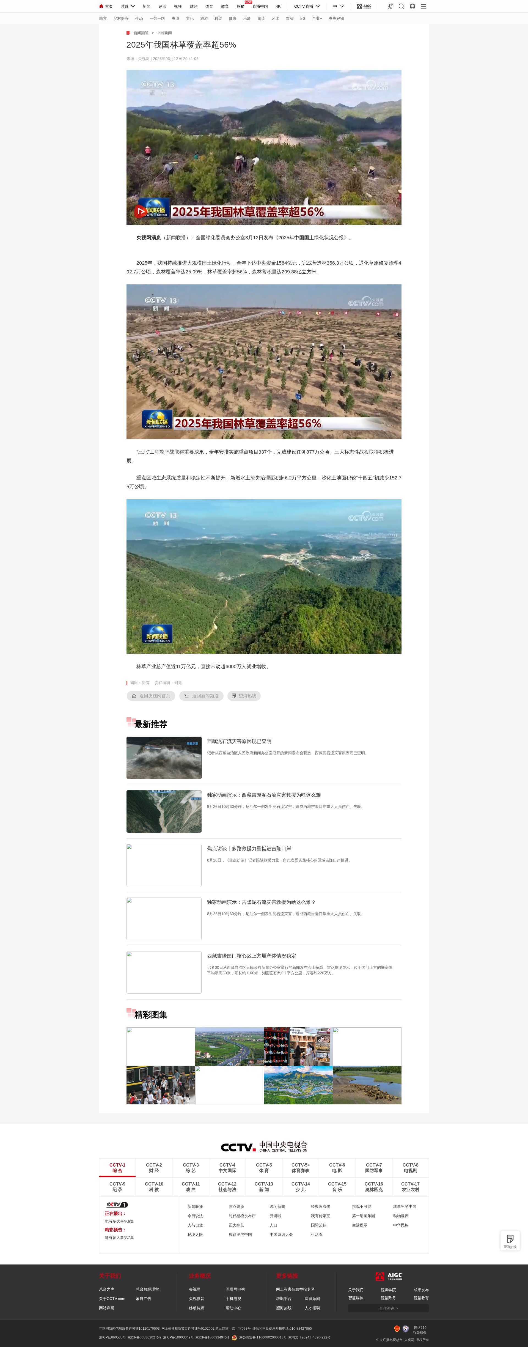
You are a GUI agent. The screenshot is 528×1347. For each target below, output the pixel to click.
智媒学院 (388, 1290)
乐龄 (247, 18)
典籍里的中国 (240, 1234)
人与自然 (195, 1225)
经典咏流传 (320, 1206)
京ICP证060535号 (112, 1337)
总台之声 (106, 1289)
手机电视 (233, 1298)
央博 (175, 18)
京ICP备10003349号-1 (212, 1337)
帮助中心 (233, 1308)
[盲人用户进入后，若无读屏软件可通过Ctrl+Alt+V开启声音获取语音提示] (390, 6)
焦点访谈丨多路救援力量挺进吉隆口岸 (249, 848)
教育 (225, 6)
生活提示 (359, 1225)
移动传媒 (196, 1308)
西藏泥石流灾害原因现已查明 (239, 741)
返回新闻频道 (205, 695)
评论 (162, 6)
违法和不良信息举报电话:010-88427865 (282, 1328)
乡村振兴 (121, 18)
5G (303, 18)
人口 (273, 1225)
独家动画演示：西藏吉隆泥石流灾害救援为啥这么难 (264, 795)
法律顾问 (312, 1298)
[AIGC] (364, 6)
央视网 (194, 1289)
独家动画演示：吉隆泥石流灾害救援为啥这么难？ (261, 902)
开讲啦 (275, 1216)
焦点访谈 (236, 1206)
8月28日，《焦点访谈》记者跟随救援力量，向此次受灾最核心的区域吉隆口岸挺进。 (279, 860)
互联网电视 (235, 1289)
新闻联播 (195, 1206)
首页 (109, 6)
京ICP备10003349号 (178, 1337)
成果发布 (421, 1290)
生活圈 (317, 1234)
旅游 (204, 18)
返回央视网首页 (154, 695)
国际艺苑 (318, 1225)
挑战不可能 (361, 1206)
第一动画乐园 (363, 1216)
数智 (290, 18)
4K (278, 6)
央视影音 (196, 1298)
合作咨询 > (388, 1308)
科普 (218, 18)
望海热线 (510, 1247)
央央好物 (336, 18)
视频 (178, 6)
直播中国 (260, 6)
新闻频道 (141, 33)
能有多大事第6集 (119, 1221)
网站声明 (106, 1308)
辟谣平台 (284, 1298)
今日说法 (195, 1216)
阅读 (261, 18)
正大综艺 (236, 1225)
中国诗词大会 (281, 1234)
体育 (209, 6)
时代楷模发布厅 (242, 1216)
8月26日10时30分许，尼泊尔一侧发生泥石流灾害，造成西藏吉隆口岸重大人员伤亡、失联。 (286, 806)
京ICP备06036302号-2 (144, 1337)
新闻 (146, 6)
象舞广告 (143, 1298)
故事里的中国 (404, 1206)
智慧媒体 (356, 1298)
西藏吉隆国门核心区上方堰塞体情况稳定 (251, 956)
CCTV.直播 (303, 6)
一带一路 (157, 18)
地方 (103, 18)
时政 (124, 6)
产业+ (317, 18)
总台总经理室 (147, 1289)
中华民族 (401, 1225)
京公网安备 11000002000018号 (263, 1337)
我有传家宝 (320, 1216)
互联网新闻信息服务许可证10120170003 (129, 1328)
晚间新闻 (277, 1206)
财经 (193, 6)
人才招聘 (312, 1308)
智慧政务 (388, 1298)
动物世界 (401, 1216)
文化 (190, 18)
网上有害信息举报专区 (295, 1289)
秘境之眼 (195, 1234)
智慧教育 (421, 1298)
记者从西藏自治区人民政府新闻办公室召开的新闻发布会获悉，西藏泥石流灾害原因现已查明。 (288, 753)
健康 (233, 18)
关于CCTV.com (112, 1298)
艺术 (275, 18)
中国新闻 (164, 33)
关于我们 (356, 1290)
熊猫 (240, 6)
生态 (139, 18)
